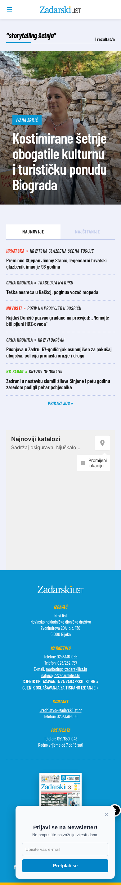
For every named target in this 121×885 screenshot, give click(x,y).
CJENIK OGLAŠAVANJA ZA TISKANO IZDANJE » (60, 687)
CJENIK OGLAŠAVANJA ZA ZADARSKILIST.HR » (60, 681)
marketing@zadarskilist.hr (66, 669)
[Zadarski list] (60, 10)
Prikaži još (59, 403)
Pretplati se (65, 865)
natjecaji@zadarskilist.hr (60, 675)
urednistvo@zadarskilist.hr (61, 710)
